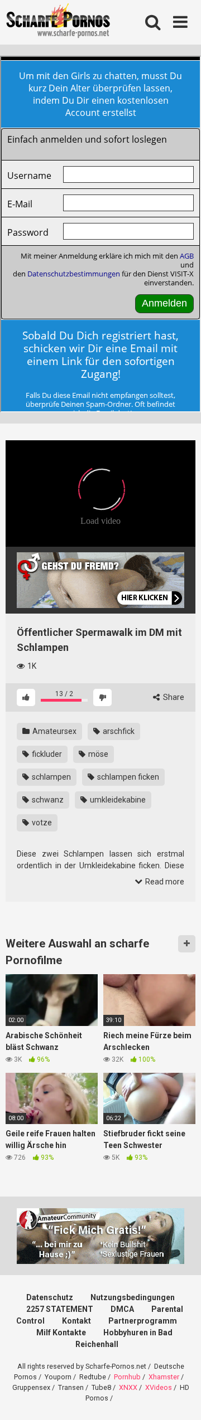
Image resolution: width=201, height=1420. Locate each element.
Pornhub (127, 1377)
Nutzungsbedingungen (132, 1297)
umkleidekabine (117, 799)
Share (172, 697)
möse (97, 754)
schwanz (47, 799)
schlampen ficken (127, 776)
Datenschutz (49, 1297)
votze (41, 822)
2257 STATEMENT (59, 1309)
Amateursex (53, 731)
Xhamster (164, 1377)
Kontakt (76, 1320)
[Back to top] (180, 1397)
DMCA (122, 1309)
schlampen (50, 776)
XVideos (158, 1387)
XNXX (128, 1387)
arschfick (118, 731)
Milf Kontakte (61, 1332)
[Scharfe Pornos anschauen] (58, 22)
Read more (163, 881)
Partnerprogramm (142, 1320)
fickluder (46, 754)
